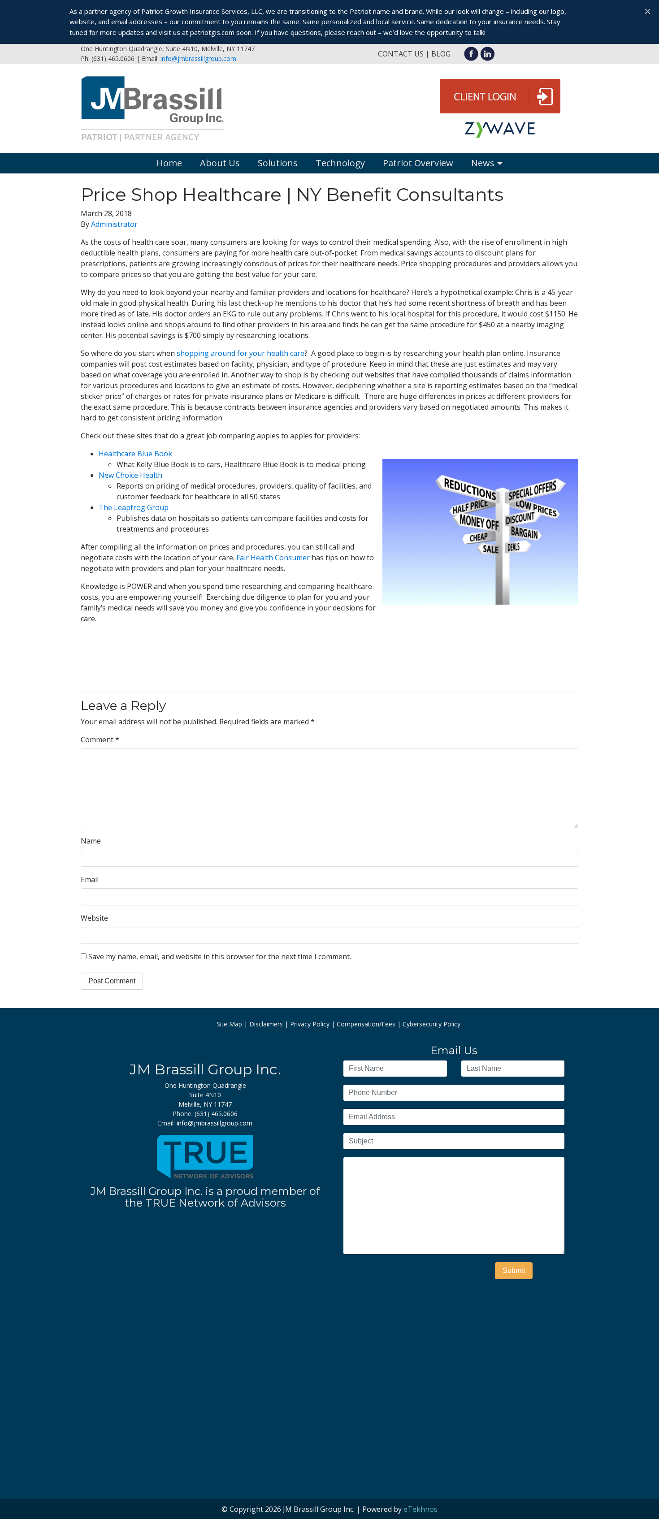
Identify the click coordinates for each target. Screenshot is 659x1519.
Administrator (114, 224)
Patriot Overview (418, 163)
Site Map (229, 1024)
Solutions (278, 163)
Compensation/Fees (366, 1024)
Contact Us (401, 54)
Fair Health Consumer (273, 558)
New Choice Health (130, 475)
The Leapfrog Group (134, 507)
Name (91, 841)
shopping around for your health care (240, 353)
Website (94, 918)
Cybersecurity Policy (431, 1024)
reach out (361, 32)
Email (90, 879)
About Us (220, 163)
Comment (100, 739)
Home (169, 163)
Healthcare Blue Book (135, 454)
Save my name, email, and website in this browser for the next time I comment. (219, 956)
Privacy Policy (310, 1024)
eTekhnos (420, 1509)
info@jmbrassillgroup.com (198, 58)
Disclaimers (266, 1024)
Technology (340, 163)
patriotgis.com (212, 32)
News (482, 163)
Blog (441, 54)
